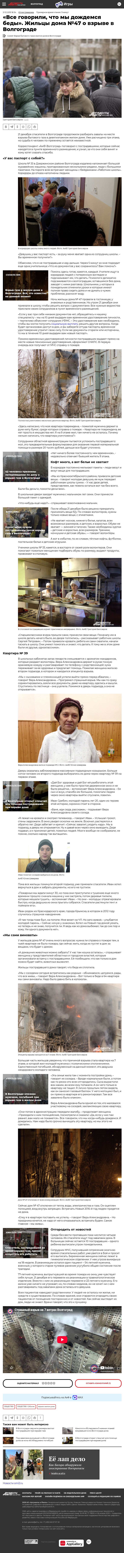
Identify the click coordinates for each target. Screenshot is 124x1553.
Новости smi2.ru (13, 1483)
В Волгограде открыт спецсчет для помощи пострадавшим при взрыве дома (96, 1439)
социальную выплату (64, 323)
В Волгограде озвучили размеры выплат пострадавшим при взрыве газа (35, 1429)
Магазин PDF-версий (32, 1497)
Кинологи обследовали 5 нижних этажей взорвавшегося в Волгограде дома (94, 1429)
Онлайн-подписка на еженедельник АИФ (64, 1497)
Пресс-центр (95, 1493)
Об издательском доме (75, 1493)
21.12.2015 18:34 (9, 12)
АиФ (26, 119)
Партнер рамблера (48, 1542)
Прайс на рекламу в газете (47, 1493)
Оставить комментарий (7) (98, 1383)
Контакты (26, 1493)
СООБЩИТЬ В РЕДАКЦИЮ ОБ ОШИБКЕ (104, 1497)
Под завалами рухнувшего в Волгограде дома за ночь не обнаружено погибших (35, 1439)
